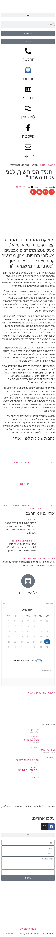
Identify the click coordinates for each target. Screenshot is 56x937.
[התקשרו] (28, 51)
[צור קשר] (28, 147)
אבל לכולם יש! (31, 739)
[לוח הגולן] (28, 108)
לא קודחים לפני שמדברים (24, 540)
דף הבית (51, 165)
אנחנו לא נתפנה (21, 462)
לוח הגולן (28, 117)
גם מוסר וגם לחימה (28, 770)
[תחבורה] (28, 70)
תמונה (43, 165)
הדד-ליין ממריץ (47, 749)
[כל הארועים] (28, 581)
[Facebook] (51, 826)
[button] (28, 15)
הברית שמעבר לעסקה (27, 759)
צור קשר (28, 155)
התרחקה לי (33, 729)
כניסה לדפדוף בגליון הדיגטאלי (41, 692)
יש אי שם (24, 483)
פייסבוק (28, 136)
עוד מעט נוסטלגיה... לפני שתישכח (39, 558)
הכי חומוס (31, 519)
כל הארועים (28, 593)
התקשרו (28, 59)
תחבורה (28, 78)
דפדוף (28, 98)
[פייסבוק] (28, 127)
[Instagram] (44, 826)
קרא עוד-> (35, 737)
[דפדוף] (28, 89)
